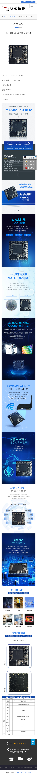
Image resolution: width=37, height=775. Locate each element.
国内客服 (31, 161)
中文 (32, 2)
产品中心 (12, 16)
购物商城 (31, 168)
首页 (5, 16)
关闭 (36, 156)
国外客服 (31, 165)
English (24, 2)
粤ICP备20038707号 (24, 772)
